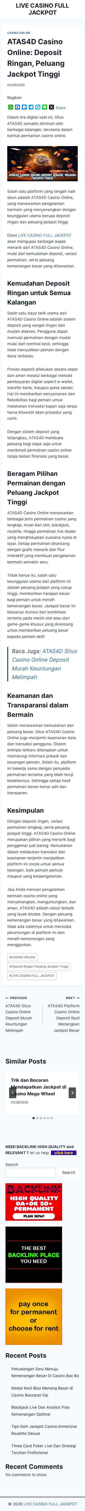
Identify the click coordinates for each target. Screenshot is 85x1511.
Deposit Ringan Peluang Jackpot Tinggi (38, 966)
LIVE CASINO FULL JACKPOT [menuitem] (45, 235)
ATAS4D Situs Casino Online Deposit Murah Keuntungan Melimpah (18, 1014)
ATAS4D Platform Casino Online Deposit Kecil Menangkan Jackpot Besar (64, 1014)
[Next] (72, 1092)
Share (61, 107)
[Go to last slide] (12, 1092)
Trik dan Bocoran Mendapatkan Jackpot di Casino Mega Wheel (38, 1087)
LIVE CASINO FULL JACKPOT (31, 975)
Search (11, 1164)
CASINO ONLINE (18, 32)
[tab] (33, 1118)
